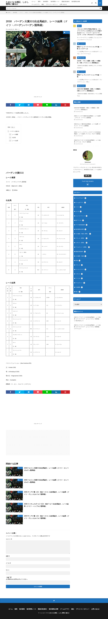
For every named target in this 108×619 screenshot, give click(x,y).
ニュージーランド (81, 216)
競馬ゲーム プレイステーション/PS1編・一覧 (89, 76)
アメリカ (79, 278)
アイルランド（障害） (82, 247)
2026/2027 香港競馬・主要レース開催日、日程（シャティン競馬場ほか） (86, 108)
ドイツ (21, 12)
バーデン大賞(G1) (13, 131)
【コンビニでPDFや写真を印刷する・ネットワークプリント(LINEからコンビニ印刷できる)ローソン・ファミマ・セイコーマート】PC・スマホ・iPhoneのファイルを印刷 (89, 31)
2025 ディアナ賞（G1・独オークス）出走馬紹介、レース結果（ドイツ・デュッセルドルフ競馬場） (46, 493)
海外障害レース (55, 1)
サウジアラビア (80, 198)
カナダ (78, 211)
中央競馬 (78, 287)
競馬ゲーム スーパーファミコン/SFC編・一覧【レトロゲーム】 (89, 47)
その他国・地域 (80, 256)
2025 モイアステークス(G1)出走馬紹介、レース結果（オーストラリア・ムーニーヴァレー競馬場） (87, 318)
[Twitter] (19, 105)
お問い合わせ (63, 4)
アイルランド (80, 282)
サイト (7, 570)
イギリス (79, 274)
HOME (8, 12)
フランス (79, 265)
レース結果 (13, 140)
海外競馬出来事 (76, 1)
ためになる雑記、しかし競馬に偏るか (17, 3)
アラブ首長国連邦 (81, 224)
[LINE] (47, 105)
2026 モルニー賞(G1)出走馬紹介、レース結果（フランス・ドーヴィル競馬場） (87, 124)
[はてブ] (28, 105)
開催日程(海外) (66, 1)
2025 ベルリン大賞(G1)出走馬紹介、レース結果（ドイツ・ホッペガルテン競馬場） (46, 481)
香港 (77, 260)
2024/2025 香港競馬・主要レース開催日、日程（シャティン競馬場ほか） (89, 90)
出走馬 (12, 137)
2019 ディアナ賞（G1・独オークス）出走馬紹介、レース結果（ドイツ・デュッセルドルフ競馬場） (46, 517)
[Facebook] (10, 105)
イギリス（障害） (81, 242)
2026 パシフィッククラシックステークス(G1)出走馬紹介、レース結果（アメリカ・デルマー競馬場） (87, 132)
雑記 (43, 4)
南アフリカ (79, 220)
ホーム (33, 1)
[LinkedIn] (56, 105)
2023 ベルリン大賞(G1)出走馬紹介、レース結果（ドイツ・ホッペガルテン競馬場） (46, 469)
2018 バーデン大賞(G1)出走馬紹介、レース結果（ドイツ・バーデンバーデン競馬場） (45, 12)
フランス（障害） (81, 238)
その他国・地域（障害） (83, 233)
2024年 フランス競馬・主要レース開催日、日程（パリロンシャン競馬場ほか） (88, 61)
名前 (8, 556)
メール (8, 563)
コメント (9, 539)
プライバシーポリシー (52, 4)
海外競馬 (45, 1)
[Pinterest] (65, 105)
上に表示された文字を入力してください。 (17, 579)
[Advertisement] (38, 83)
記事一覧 (87, 175)
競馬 (39, 1)
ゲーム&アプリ (36, 4)
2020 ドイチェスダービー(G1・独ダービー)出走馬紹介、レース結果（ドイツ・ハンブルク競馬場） (46, 505)
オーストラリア (80, 269)
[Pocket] (37, 105)
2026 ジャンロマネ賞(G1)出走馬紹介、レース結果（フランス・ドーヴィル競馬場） (87, 116)
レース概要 (13, 134)
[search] (100, 8)
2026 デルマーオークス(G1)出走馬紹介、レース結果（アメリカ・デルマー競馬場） (87, 141)
